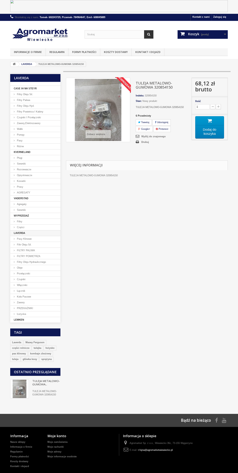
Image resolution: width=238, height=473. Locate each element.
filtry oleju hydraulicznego (31, 262)
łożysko (50, 348)
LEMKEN (19, 319)
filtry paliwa (23, 100)
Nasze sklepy (17, 442)
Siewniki (21, 163)
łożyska (21, 314)
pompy (20, 134)
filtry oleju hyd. (25, 105)
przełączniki (23, 273)
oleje (19, 267)
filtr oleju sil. (24, 244)
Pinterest (163, 129)
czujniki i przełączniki (28, 117)
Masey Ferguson (34, 342)
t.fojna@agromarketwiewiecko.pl (155, 450)
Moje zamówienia (57, 442)
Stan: (139, 101)
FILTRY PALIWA (25, 250)
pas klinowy (19, 353)
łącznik (20, 290)
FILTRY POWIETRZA (28, 256)
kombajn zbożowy (40, 353)
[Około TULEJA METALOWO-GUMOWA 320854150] (19, 389)
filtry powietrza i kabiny (29, 111)
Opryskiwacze (24, 175)
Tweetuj (144, 122)
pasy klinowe (24, 238)
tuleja (15, 359)
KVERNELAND (22, 152)
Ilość (198, 101)
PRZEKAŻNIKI (24, 308)
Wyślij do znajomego (153, 136)
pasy (19, 140)
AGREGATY (23, 192)
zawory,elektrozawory (28, 123)
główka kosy (30, 359)
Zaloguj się (219, 16)
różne (20, 146)
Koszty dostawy (116, 52)
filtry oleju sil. (24, 94)
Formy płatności (84, 52)
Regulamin (57, 52)
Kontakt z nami (201, 16)
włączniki (21, 285)
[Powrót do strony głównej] (14, 64)
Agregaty (21, 204)
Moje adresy (54, 451)
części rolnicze (20, 348)
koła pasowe (23, 296)
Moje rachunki (55, 446)
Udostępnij (162, 122)
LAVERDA (19, 233)
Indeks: (140, 95)
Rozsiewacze (23, 169)
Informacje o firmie (28, 52)
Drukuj (145, 142)
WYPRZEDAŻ (21, 215)
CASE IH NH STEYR (25, 88)
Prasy (19, 186)
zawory (20, 302)
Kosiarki (21, 181)
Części (20, 227)
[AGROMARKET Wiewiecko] (44, 34)
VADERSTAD (21, 198)
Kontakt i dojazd (147, 52)
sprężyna (46, 359)
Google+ (145, 129)
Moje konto (56, 436)
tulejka (37, 348)
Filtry (19, 221)
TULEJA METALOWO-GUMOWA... (46, 382)
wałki (19, 129)
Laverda (16, 342)
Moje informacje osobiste (62, 456)
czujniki (20, 279)
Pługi (19, 157)
